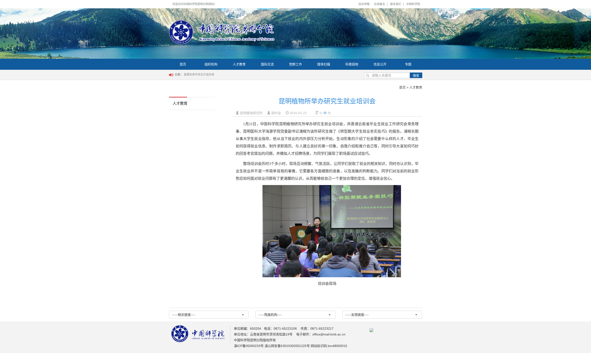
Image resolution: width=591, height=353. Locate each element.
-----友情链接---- (357, 314)
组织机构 (211, 64)
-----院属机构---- (270, 314)
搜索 (416, 75)
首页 (183, 64)
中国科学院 (413, 4)
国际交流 (267, 64)
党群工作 (295, 64)
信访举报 (364, 4)
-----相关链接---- (183, 314)
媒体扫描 (323, 64)
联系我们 (395, 4)
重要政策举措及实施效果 (199, 74)
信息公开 (380, 64)
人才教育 (239, 64)
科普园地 (351, 64)
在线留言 (379, 4)
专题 (408, 64)
